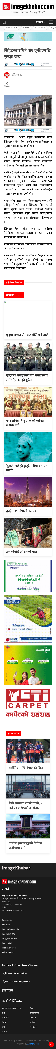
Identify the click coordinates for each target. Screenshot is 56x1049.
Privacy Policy (8, 952)
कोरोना (27, 27)
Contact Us (7, 920)
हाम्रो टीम (7, 990)
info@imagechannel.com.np (13, 910)
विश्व (31, 1008)
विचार (4, 1022)
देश (3, 1013)
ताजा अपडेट (13, 734)
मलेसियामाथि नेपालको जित (26, 768)
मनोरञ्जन (33, 1027)
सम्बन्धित (10, 295)
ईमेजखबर (17, 75)
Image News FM (9, 938)
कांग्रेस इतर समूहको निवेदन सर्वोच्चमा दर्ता (25, 846)
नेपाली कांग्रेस (41, 27)
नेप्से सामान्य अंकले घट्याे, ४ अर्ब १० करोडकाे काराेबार (25, 806)
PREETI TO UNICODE (11, 1008)
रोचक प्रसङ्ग (34, 1013)
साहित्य (33, 1022)
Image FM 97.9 (8, 934)
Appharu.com (33, 1044)
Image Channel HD (10, 929)
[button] (51, 22)
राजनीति (5, 1018)
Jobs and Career (9, 948)
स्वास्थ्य (33, 1018)
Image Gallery (8, 943)
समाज (4, 1031)
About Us (6, 925)
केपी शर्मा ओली (12, 27)
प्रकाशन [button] (39, 22)
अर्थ (3, 1027)
